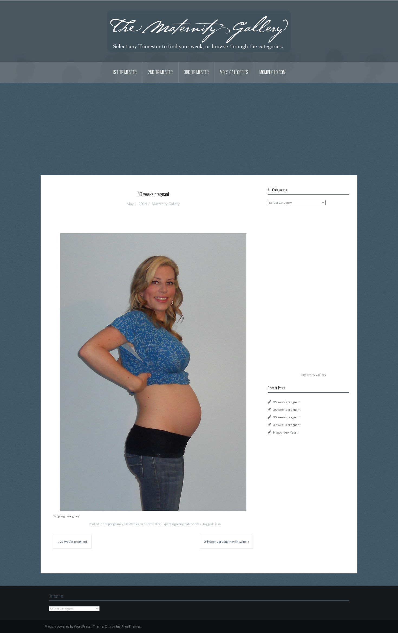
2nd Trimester (160, 72)
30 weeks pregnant (287, 410)
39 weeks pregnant (287, 402)
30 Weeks (131, 524)
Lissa (217, 524)
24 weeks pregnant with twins (225, 542)
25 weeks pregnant (73, 542)
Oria (108, 626)
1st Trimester (124, 72)
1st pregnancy (113, 524)
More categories (234, 72)
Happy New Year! (285, 432)
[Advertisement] (199, 125)
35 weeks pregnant (287, 417)
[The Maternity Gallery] (199, 31)
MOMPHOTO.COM (272, 72)
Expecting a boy (172, 524)
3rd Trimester (196, 72)
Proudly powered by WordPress (68, 626)
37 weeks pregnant (287, 425)
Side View (192, 524)
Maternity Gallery (166, 204)
